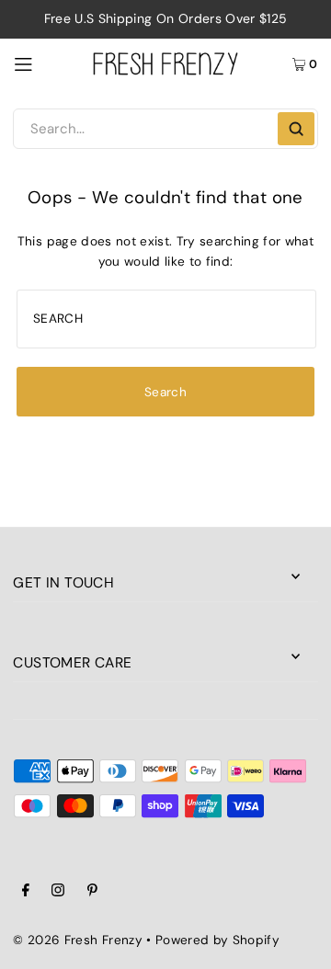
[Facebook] (25, 893)
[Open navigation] (45, 63)
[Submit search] (296, 128)
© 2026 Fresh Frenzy (77, 940)
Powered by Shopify (217, 940)
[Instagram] (57, 893)
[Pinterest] (92, 893)
